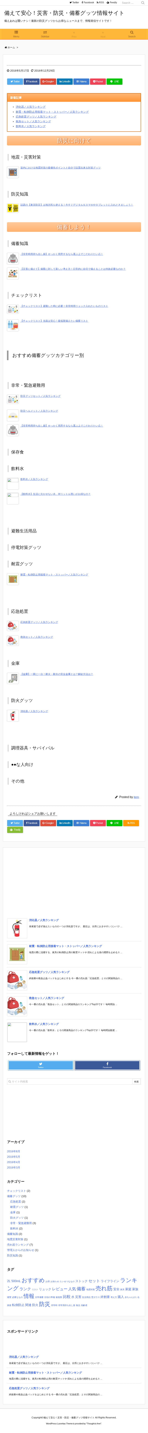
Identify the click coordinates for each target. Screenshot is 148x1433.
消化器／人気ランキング (30, 106)
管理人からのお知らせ (20, 1250)
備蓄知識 (12, 1233)
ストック (81, 1281)
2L (9, 1281)
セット (94, 1281)
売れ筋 (104, 1288)
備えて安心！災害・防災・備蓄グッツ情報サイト (64, 13)
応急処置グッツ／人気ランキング (36, 116)
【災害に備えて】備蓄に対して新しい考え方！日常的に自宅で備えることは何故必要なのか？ (73, 269)
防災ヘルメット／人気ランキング (39, 411)
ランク (25, 1289)
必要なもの (17, 1297)
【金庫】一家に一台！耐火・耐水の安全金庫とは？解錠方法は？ (56, 674)
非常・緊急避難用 (21, 1223)
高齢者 (84, 1305)
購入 (121, 1297)
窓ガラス (95, 1297)
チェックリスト (16, 1190)
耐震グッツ (17, 1206)
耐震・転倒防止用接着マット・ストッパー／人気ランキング (52, 111)
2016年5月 (13, 1156)
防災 (44, 1304)
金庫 (13, 1212)
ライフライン (110, 1281)
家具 (122, 1289)
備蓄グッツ (14, 1196)
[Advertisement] (74, 882)
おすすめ (33, 1280)
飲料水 (14, 1228)
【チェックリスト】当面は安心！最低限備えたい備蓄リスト (54, 321)
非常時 (54, 1305)
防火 (35, 1305)
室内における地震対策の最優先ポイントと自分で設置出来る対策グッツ (60, 167)
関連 (28, 1305)
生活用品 (86, 1297)
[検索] (143, 2)
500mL (16, 1281)
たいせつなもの (67, 1281)
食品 (78, 1305)
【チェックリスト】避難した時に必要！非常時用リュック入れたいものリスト (64, 306)
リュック (45, 1289)
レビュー (59, 1289)
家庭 (128, 1289)
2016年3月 (13, 1167)
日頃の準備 (49, 1297)
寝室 (9, 1297)
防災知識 (12, 1255)
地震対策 (90, 1289)
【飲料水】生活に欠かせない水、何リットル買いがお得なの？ (55, 494)
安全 (116, 1289)
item (136, 797)
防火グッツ (17, 1217)
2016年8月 (13, 1151)
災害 (78, 1297)
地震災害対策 (15, 1239)
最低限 (59, 1297)
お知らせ (54, 1281)
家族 (135, 1289)
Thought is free (94, 1423)
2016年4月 (13, 1162)
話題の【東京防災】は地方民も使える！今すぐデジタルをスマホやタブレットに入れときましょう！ (76, 205)
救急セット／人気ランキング (33, 121)
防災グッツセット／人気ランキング (40, 396)
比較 (67, 1296)
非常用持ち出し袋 (66, 1305)
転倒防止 (18, 1305)
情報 (29, 1296)
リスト (35, 1289)
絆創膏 (105, 1297)
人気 (72, 1289)
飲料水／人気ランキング (30, 126)
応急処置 (15, 1201)
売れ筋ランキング (18, 1244)
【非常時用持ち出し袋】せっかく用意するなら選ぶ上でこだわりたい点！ (61, 254)
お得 (47, 1281)
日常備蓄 (39, 1297)
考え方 (114, 1297)
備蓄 (81, 1288)
